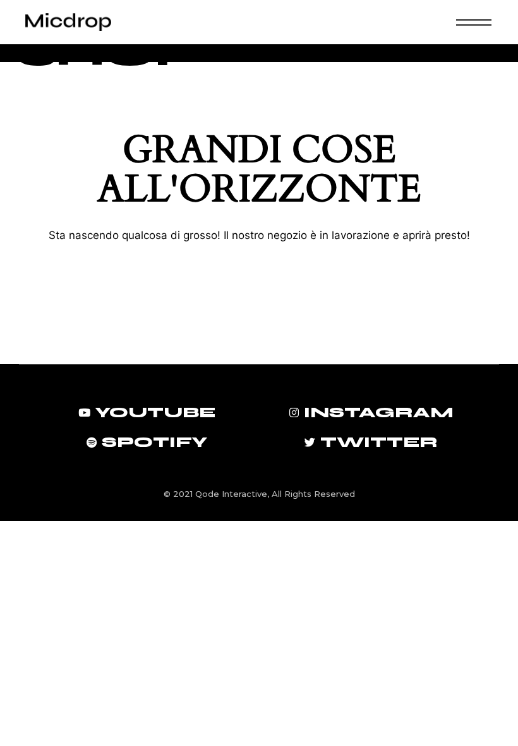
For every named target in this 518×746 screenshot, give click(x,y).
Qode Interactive (231, 494)
